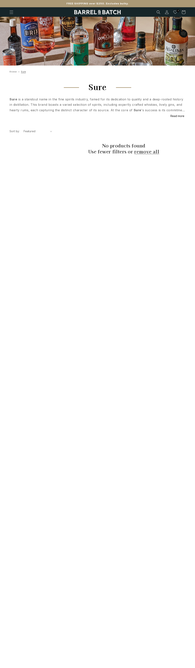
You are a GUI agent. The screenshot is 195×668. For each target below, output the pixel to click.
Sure (23, 71)
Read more (177, 116)
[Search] (158, 12)
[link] (97, 41)
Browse (13, 71)
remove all (146, 151)
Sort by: (15, 131)
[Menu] (11, 12)
